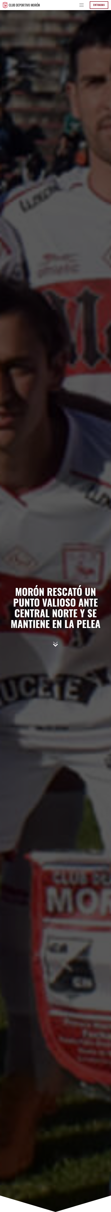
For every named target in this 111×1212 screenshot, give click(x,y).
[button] (81, 5)
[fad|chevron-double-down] (55, 644)
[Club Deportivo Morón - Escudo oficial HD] (5, 5)
